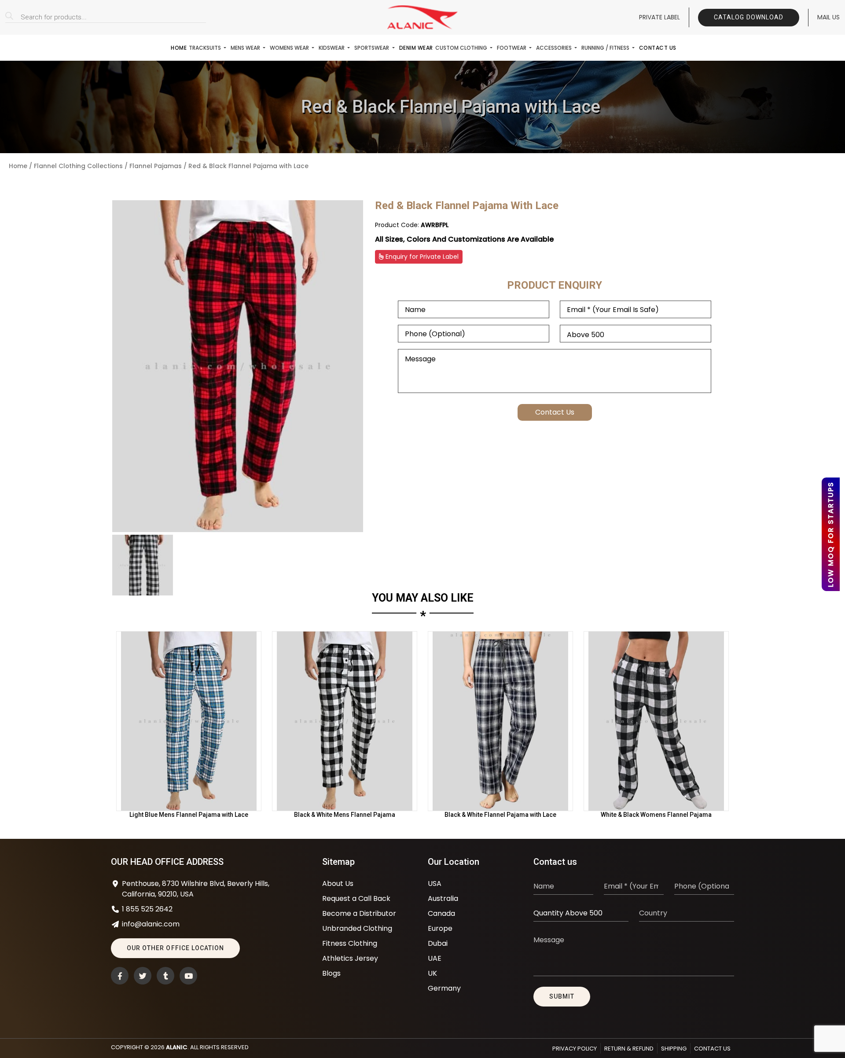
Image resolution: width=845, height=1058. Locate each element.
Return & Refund (629, 1048)
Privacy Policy (574, 1048)
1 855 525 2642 (147, 909)
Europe (440, 928)
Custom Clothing (462, 47)
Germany (444, 988)
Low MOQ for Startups (831, 534)
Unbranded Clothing (357, 928)
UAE (434, 958)
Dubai (438, 943)
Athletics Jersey (350, 958)
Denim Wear (416, 47)
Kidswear (332, 47)
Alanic (176, 1047)
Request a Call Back (356, 898)
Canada (441, 913)
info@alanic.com (151, 924)
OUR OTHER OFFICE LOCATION (175, 947)
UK (432, 973)
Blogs (331, 973)
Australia (443, 898)
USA (434, 883)
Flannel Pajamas (155, 166)
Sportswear (372, 47)
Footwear (512, 47)
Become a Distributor (359, 913)
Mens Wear (246, 47)
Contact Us (657, 47)
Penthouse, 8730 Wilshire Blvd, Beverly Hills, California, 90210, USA (195, 888)
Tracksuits (205, 47)
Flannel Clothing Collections (78, 166)
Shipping (674, 1048)
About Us (337, 883)
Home (179, 47)
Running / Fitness (606, 47)
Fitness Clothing (349, 943)
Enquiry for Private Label (421, 256)
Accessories (554, 47)
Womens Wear (290, 47)
